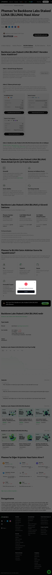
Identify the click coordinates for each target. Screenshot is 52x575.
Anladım (26, 291)
